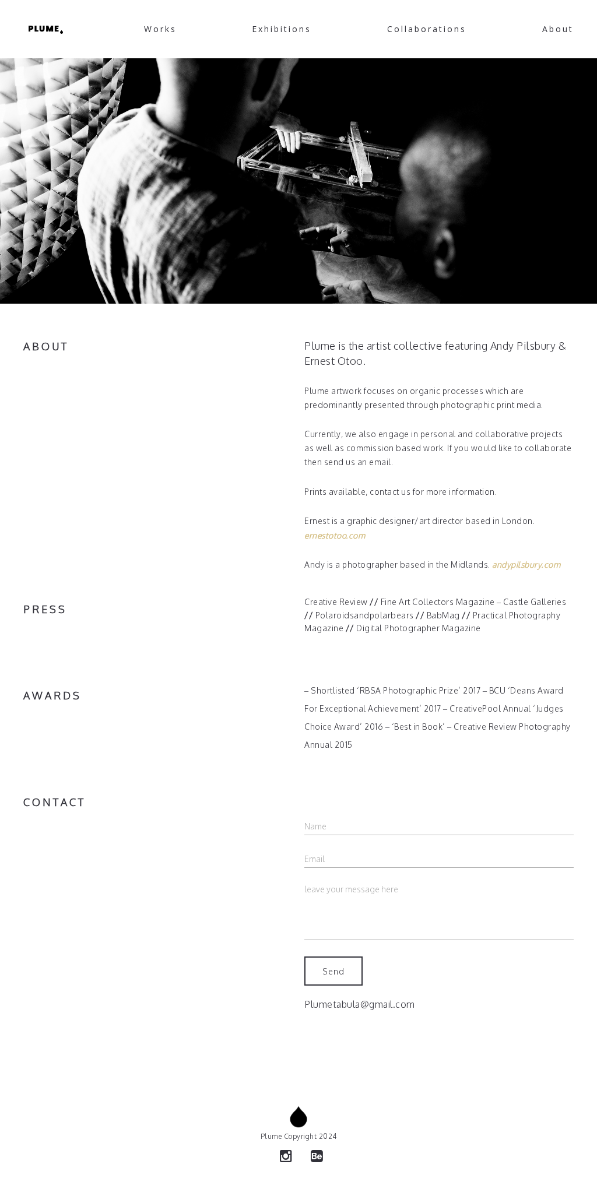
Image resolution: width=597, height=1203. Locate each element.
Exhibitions (281, 28)
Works (160, 28)
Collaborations (426, 28)
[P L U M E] (45, 29)
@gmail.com (387, 1004)
